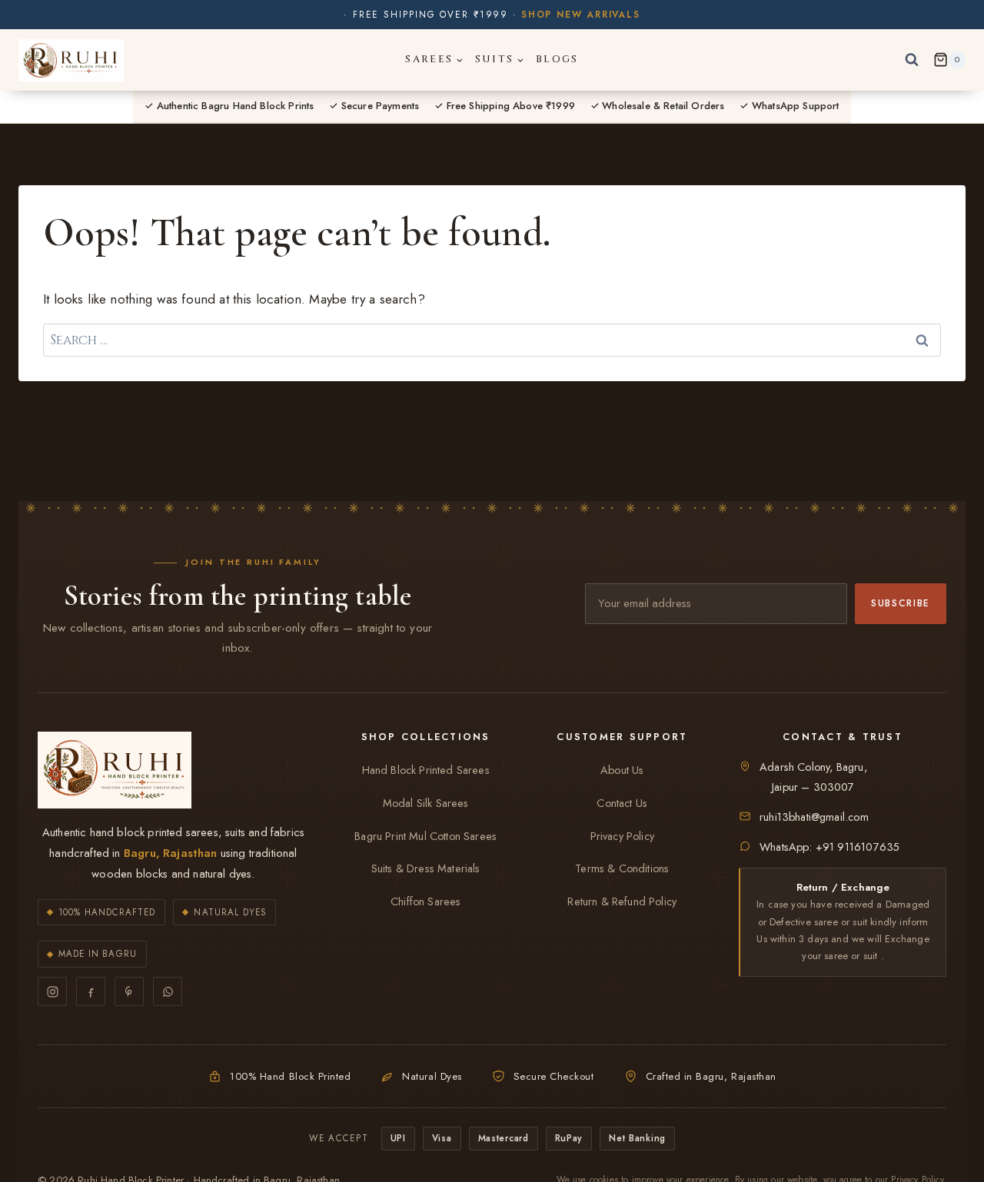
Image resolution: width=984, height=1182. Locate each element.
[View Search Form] (912, 60)
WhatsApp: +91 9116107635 (829, 847)
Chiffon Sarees (425, 901)
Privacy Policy (622, 836)
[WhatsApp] (167, 991)
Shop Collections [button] (425, 737)
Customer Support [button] (622, 737)
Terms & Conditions (622, 868)
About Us (621, 770)
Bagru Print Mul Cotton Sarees (425, 836)
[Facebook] (90, 991)
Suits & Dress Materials (425, 868)
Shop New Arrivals (580, 14)
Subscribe (900, 602)
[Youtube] (129, 991)
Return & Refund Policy (621, 901)
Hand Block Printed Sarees (426, 770)
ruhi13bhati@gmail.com (814, 817)
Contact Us (622, 803)
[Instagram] (52, 991)
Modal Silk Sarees (426, 803)
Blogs (557, 59)
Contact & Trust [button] (843, 737)
